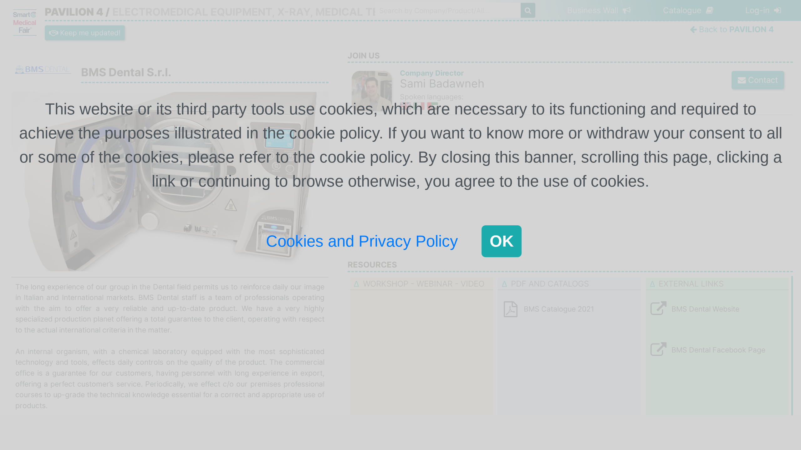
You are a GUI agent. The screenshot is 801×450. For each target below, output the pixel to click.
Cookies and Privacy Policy (362, 241)
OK (502, 241)
